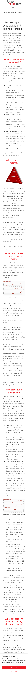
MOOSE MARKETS (14, 2)
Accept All (14, 667)
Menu (14, 7)
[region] (14, 664)
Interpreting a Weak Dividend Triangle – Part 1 (12, 25)
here (9, 249)
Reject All (14, 671)
